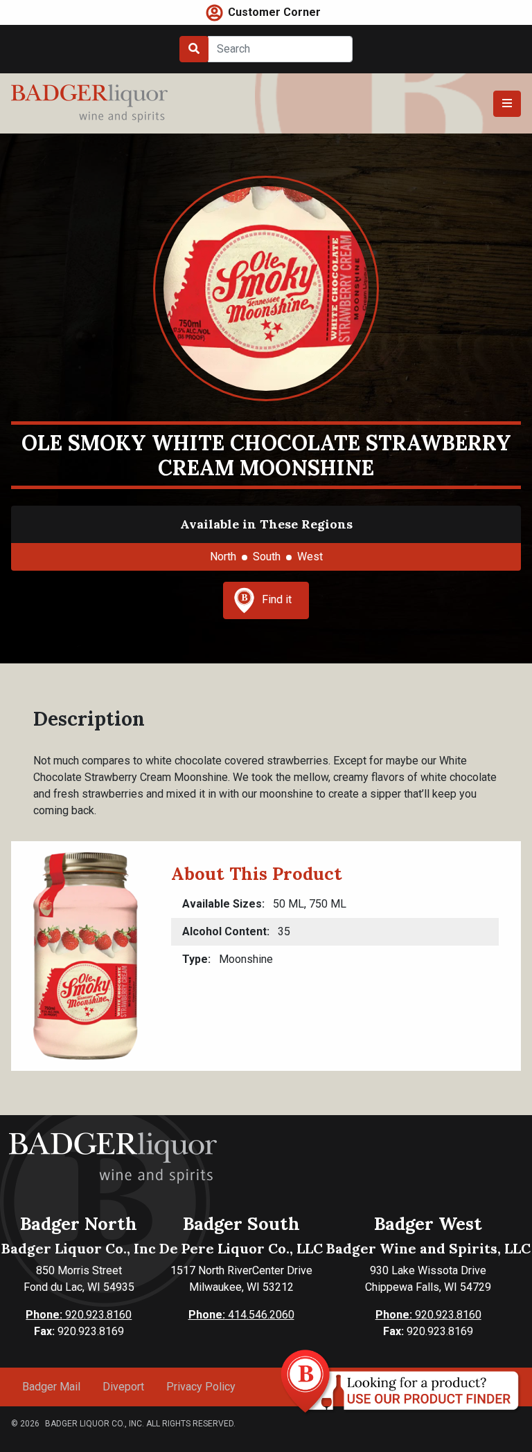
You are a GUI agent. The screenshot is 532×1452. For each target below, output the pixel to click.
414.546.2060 (241, 1314)
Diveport (123, 1386)
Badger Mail (51, 1386)
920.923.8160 (79, 1314)
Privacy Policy (201, 1386)
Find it (277, 599)
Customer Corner (274, 12)
